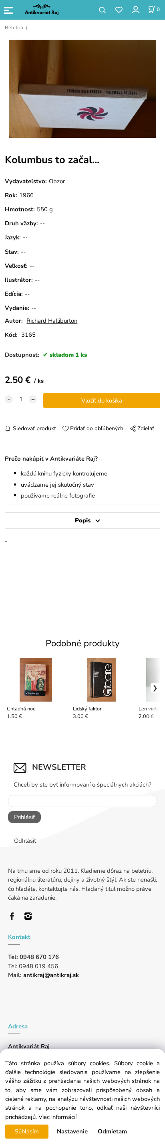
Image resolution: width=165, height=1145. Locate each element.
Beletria (14, 27)
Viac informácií (57, 1117)
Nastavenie (72, 1131)
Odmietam (112, 1131)
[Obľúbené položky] (119, 10)
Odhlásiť (25, 841)
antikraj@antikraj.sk (51, 975)
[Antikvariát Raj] (14, 915)
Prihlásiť (24, 817)
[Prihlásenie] (135, 9)
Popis (83, 520)
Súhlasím (27, 1131)
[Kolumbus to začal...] (82, 89)
